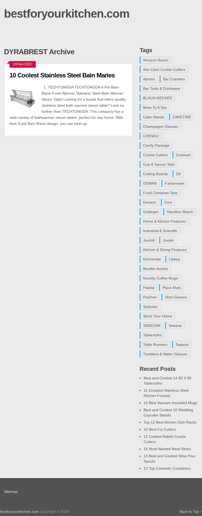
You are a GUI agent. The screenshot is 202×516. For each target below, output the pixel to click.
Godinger (151, 212)
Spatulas (150, 306)
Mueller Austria (155, 269)
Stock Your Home (157, 316)
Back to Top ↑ (191, 511)
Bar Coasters (174, 79)
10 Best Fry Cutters (160, 429)
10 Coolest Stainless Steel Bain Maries (62, 75)
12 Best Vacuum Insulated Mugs (170, 403)
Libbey (174, 259)
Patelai (148, 288)
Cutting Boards (155, 174)
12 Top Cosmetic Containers (167, 468)
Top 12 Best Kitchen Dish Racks (170, 422)
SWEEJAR (151, 325)
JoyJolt (149, 240)
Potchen (150, 297)
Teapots (182, 344)
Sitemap (11, 491)
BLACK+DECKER (157, 98)
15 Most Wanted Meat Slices (167, 449)
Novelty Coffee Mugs (160, 278)
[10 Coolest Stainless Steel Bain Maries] (25, 97)
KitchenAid (152, 259)
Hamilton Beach (180, 212)
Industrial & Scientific (160, 231)
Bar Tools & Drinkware (161, 88)
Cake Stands (153, 117)
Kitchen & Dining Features (164, 250)
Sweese (175, 325)
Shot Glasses (176, 297)
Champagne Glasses (160, 126)
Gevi (168, 202)
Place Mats (172, 288)
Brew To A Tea (154, 107)
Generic (149, 202)
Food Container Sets (160, 193)
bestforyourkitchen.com (66, 13)
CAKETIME (182, 117)
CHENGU (151, 136)
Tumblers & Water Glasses (165, 354)
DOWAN (150, 183)
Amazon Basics (156, 60)
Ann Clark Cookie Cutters (164, 69)
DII (178, 174)
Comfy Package (156, 145)
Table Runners (155, 344)
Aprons (149, 79)
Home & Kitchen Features (164, 221)
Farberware (174, 183)
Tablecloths (152, 335)
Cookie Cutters (155, 155)
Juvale (168, 240)
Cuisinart (183, 155)
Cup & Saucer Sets (159, 164)
